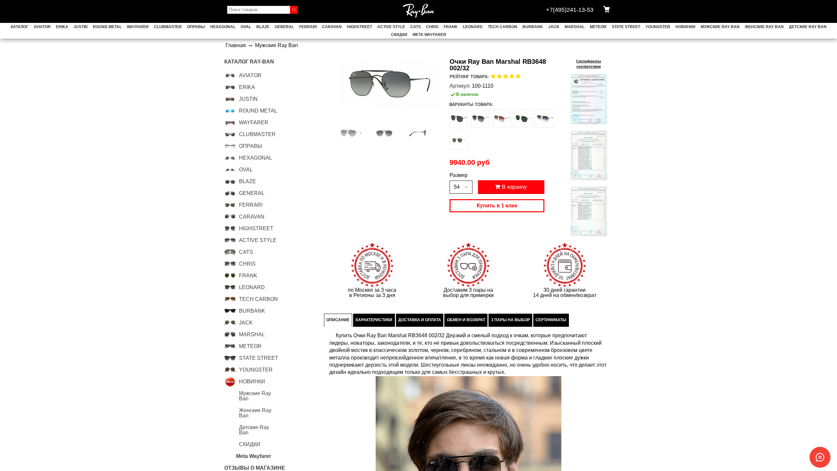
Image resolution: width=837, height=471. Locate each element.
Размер (459, 175)
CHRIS (432, 27)
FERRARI (308, 27)
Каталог (19, 27)
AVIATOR (42, 27)
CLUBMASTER (168, 27)
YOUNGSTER (657, 27)
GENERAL (284, 27)
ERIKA (62, 27)
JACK (553, 27)
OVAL (246, 27)
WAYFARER (138, 27)
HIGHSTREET (359, 27)
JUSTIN (81, 27)
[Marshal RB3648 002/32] (350, 133)
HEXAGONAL (222, 27)
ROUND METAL (107, 27)
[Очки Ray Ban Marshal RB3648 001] (459, 140)
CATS (415, 27)
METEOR (598, 27)
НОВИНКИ (685, 27)
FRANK (451, 27)
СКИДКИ (399, 34)
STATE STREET (626, 27)
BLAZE (262, 27)
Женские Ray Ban (764, 27)
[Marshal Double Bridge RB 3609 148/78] (459, 119)
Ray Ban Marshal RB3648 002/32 (405, 335)
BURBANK (532, 27)
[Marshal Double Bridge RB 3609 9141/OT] (502, 119)
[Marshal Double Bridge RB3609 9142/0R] (480, 119)
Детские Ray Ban (808, 27)
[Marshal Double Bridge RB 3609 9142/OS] (545, 119)
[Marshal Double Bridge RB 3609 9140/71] (523, 119)
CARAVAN (332, 27)
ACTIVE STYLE (391, 27)
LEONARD (473, 27)
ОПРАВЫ (196, 27)
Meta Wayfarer (429, 34)
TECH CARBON (502, 27)
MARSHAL (575, 27)
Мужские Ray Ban (720, 27)
